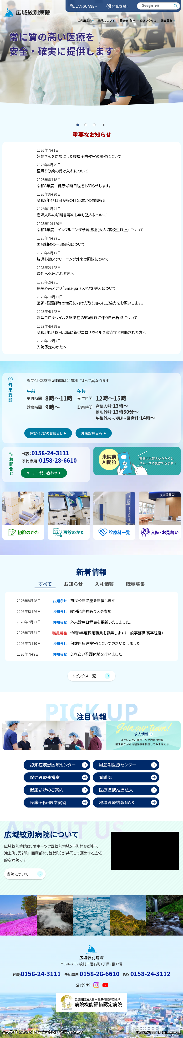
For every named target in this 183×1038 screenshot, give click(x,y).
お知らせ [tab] (73, 583)
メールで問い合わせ (41, 472)
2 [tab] (85, 124)
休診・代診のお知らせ (46, 433)
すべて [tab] (45, 583)
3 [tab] (94, 124)
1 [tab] (77, 124)
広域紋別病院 (14, 16)
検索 (176, 6)
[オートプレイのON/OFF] (104, 124)
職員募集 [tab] (135, 583)
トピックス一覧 (84, 676)
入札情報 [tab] (104, 583)
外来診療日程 (91, 433)
